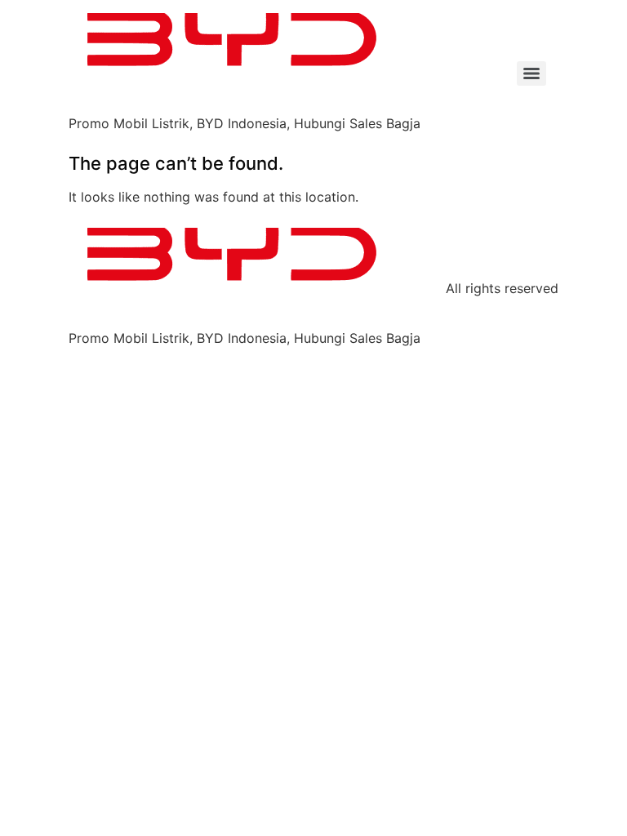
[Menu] (531, 73)
